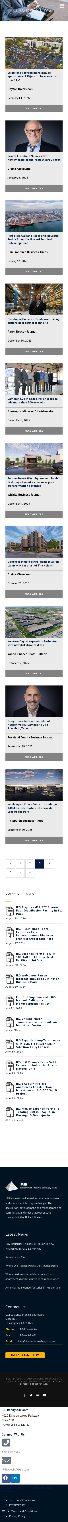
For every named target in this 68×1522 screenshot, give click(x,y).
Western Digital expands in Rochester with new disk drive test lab (32, 643)
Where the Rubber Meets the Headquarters (31, 1265)
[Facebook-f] (6, 1478)
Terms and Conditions (22, 1500)
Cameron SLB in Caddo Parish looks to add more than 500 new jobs (33, 400)
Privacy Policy (17, 1505)
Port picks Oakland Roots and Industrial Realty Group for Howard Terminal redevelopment (33, 239)
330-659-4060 (11, 1451)
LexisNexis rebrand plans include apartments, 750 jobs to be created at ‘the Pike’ (33, 76)
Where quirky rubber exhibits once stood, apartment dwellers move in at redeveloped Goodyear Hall (32, 1276)
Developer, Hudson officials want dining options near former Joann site (33, 320)
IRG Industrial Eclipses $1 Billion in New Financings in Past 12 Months (29, 1246)
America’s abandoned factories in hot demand (33, 1287)
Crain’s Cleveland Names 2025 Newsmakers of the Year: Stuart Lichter (34, 157)
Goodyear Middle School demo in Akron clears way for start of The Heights (33, 563)
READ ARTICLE (34, 108)
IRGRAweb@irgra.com (15, 1469)
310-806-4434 (27, 1329)
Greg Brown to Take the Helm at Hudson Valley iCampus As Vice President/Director (29, 724)
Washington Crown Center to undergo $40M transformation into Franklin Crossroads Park (32, 807)
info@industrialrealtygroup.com (37, 1341)
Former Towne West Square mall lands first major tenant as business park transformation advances (33, 481)
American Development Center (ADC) (40, 1382)
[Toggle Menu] (62, 5)
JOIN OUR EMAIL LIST (25, 1355)
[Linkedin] (15, 1478)
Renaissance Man (15, 1257)
